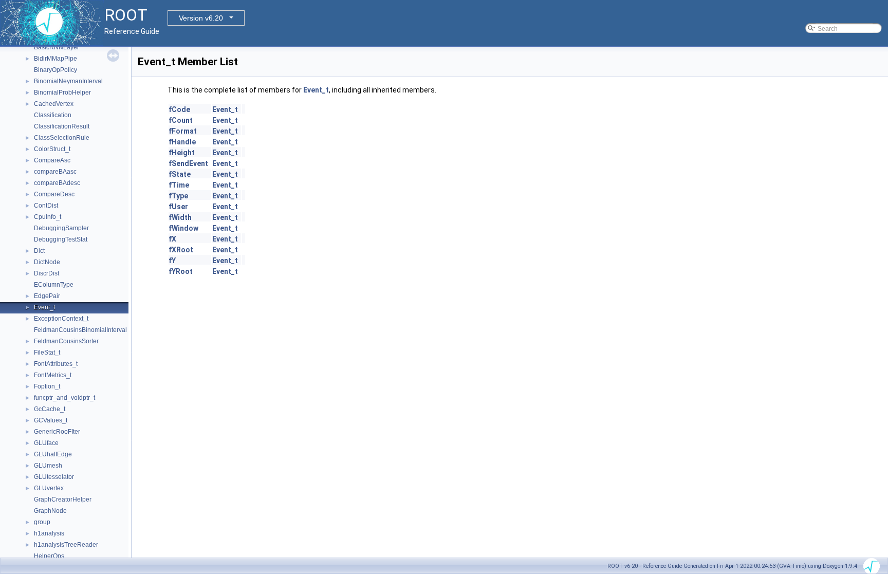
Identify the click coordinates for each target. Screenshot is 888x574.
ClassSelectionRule (61, 137)
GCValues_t (50, 420)
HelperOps (49, 556)
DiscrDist (46, 273)
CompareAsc (52, 160)
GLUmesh (48, 465)
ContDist (46, 205)
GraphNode (50, 510)
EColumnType (53, 284)
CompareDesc (54, 194)
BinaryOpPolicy (55, 69)
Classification (52, 115)
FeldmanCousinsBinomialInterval (80, 330)
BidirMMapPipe (55, 58)
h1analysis (49, 533)
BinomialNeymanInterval (68, 81)
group (42, 522)
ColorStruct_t (52, 149)
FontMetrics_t (52, 375)
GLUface (46, 443)
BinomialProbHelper (62, 92)
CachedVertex (53, 103)
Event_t (44, 307)
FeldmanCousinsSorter (66, 341)
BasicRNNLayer (56, 47)
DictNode (47, 262)
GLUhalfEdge (53, 454)
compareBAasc (55, 171)
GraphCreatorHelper (62, 499)
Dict (39, 250)
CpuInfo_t (47, 216)
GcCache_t (49, 409)
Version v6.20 (201, 18)
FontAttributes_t (56, 363)
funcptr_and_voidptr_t (64, 397)
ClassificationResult (61, 126)
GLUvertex (49, 488)
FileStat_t (47, 352)
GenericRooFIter (57, 431)
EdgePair (47, 296)
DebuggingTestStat (60, 239)
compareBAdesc (57, 183)
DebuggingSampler (61, 228)
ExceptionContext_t (61, 318)
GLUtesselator (54, 476)
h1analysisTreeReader (66, 544)
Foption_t (47, 386)
